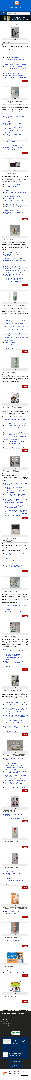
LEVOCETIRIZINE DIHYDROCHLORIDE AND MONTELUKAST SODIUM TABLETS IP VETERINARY (14, 784)
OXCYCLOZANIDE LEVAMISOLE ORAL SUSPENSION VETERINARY (14, 278)
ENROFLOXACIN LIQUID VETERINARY (13, 252)
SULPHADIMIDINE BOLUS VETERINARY (13, 186)
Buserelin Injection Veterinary (11, 57)
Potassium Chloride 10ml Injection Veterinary (15, 560)
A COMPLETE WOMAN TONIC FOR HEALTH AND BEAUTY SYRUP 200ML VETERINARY (16, 719)
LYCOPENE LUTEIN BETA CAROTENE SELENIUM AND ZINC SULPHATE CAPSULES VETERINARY (16, 511)
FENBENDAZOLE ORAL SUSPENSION (14, 880)
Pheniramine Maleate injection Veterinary (14, 75)
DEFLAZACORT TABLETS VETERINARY (13, 765)
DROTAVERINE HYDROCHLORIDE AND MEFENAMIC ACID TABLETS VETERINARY (14, 762)
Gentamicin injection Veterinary (12, 62)
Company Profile (7, 1023)
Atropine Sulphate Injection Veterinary (14, 59)
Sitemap (5, 1030)
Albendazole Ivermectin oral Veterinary (14, 258)
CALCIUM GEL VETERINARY (11, 335)
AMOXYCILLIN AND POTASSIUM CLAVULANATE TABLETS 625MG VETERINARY (16, 500)
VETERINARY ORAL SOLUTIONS (15, 868)
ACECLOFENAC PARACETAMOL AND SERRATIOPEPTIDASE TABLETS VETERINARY (15, 779)
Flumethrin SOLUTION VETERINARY (13, 432)
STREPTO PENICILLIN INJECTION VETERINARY (15, 78)
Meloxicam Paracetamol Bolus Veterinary (14, 216)
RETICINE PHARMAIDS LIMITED (16, 8)
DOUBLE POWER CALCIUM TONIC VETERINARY (16, 338)
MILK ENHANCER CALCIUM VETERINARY (14, 329)
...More (25, 81)
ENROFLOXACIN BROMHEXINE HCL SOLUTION (16, 281)
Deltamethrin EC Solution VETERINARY (14, 430)
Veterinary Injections (11, 42)
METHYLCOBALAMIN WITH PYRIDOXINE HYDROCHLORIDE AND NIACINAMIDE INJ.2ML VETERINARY (15, 567)
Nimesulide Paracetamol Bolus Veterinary (14, 196)
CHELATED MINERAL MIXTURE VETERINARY (15, 324)
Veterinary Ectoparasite (12, 407)
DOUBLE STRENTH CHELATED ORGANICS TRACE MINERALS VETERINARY (14, 321)
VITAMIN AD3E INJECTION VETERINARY (14, 66)
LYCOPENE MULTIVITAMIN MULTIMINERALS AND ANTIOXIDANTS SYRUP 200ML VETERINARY (16, 716)
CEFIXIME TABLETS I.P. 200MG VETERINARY (15, 503)
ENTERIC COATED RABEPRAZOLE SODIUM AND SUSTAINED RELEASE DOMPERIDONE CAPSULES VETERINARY (16, 496)
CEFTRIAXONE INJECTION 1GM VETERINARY (15, 606)
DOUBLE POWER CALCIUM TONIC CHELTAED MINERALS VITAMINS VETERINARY (15, 332)
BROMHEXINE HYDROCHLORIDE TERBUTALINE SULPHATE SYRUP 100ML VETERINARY (16, 709)
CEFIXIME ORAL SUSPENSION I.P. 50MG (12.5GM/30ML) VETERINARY (14, 655)
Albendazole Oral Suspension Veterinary (15, 260)
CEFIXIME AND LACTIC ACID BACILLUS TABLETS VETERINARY (14, 491)
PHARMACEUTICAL (11, 471)
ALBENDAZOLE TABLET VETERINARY (13, 204)
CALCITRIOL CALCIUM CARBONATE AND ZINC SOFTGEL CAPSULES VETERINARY (16, 514)
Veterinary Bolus (9, 173)
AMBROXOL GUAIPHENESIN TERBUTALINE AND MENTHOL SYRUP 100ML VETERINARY (16, 727)
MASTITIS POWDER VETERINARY (12, 73)
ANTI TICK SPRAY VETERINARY (12, 941)
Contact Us (5, 1028)
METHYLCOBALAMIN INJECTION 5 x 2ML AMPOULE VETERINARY (14, 554)
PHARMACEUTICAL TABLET (14, 755)
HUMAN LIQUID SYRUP (12, 690)
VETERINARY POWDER (12, 842)
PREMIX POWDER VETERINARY (11, 911)
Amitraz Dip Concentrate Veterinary (13, 439)
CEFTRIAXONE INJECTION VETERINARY (14, 114)
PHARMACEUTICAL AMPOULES (11, 540)
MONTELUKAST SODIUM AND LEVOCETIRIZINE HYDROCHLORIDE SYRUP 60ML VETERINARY (16, 701)
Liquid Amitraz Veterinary (10, 434)
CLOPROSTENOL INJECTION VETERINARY (14, 71)
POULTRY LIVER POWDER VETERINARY (13, 913)
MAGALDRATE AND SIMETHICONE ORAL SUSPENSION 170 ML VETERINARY (14, 662)
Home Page (5, 1021)
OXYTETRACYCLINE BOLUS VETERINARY (14, 198)
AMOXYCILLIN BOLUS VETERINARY (13, 184)
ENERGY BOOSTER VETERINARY (12, 342)
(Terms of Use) (16, 1073)
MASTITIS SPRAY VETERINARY (12, 943)
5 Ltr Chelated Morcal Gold (11, 344)
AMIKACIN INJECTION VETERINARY (13, 55)
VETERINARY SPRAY (11, 937)
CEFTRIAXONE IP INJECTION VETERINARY (15, 149)
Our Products (6, 1025)
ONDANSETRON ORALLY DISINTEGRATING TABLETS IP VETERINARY (14, 768)
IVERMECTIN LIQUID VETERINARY (13, 268)
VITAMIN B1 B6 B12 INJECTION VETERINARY (15, 68)
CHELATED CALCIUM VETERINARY (12, 318)
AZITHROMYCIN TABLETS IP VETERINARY (14, 787)
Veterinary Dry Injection (12, 102)
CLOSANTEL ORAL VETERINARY (12, 871)
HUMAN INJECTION (11, 592)
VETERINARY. (8, 967)
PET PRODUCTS (9, 996)
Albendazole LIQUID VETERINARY (13, 266)
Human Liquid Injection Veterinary (12, 563)
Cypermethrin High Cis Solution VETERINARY (15, 437)
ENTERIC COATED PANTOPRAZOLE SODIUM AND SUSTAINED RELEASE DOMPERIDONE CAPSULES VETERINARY (15, 507)
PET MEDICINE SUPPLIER (10, 970)
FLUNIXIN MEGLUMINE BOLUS (11, 210)
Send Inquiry (16, 1061)
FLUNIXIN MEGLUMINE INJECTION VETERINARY (16, 64)
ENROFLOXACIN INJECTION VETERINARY (14, 53)
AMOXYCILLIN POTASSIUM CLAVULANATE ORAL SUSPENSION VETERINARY (15, 271)
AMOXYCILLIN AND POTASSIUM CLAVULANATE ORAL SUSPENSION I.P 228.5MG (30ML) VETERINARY (16, 651)
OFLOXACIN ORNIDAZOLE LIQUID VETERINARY (16, 818)
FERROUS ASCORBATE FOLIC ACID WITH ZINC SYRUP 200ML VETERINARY (16, 730)
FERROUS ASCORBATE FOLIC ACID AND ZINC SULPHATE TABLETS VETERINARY (15, 772)
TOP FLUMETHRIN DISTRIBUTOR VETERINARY (15, 447)
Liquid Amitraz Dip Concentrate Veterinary (15, 423)
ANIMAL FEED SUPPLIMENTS (15, 908)
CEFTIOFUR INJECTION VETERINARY (13, 147)
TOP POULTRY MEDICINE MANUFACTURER (14, 972)
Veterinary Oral (9, 240)
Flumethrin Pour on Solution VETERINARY (14, 425)
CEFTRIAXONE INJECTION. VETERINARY (14, 145)
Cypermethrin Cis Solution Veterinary (13, 427)
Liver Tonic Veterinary (9, 340)
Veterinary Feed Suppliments (14, 305)
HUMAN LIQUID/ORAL (12, 637)
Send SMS (16, 1066)
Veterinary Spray (9, 372)
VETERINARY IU (9, 811)
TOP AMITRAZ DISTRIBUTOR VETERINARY (14, 441)
